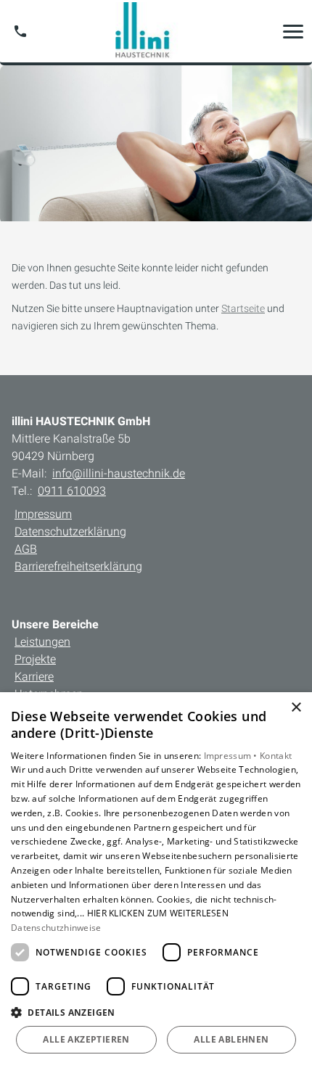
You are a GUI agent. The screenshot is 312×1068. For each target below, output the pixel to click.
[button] (293, 31)
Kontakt (276, 755)
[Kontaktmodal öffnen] (20, 31)
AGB (26, 549)
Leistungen (42, 642)
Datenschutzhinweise (56, 927)
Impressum (43, 514)
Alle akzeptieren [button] (86, 1039)
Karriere (34, 676)
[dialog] (156, 880)
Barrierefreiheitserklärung (78, 566)
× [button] (295, 707)
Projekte (35, 659)
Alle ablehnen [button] (231, 1039)
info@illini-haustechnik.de (118, 473)
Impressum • (232, 755)
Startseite (243, 308)
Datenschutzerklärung (70, 531)
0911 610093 (72, 491)
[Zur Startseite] (155, 31)
